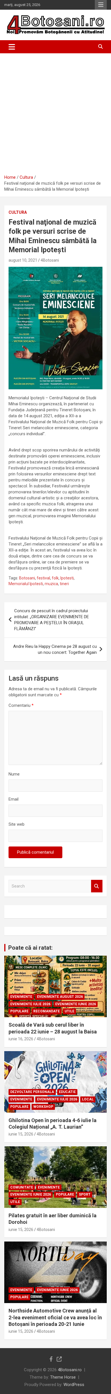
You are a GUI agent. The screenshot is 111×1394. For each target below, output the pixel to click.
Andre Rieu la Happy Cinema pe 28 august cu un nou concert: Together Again (55, 649)
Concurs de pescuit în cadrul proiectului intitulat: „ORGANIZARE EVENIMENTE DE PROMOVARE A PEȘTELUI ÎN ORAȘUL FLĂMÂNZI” (51, 619)
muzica (51, 583)
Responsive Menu (101, 5)
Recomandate (46, 1011)
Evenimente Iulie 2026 (30, 1004)
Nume (14, 774)
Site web (16, 824)
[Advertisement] (55, 111)
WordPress (73, 1384)
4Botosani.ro (70, 1369)
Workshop (43, 1107)
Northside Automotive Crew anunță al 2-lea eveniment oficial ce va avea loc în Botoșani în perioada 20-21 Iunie (55, 1317)
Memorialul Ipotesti (26, 583)
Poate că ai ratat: (30, 947)
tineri (64, 583)
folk (55, 578)
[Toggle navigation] (11, 46)
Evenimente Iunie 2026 (75, 1004)
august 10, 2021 (23, 260)
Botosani (27, 578)
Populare (19, 1011)
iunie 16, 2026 (21, 1039)
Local (88, 1099)
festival (43, 578)
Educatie (67, 1092)
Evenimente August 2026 (60, 997)
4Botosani (50, 260)
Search (96, 886)
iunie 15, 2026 (21, 1134)
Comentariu (21, 705)
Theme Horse (63, 1377)
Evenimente (21, 997)
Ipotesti (67, 578)
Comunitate (21, 1187)
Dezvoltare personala (32, 1092)
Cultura (18, 212)
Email (13, 799)
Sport (85, 1194)
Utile (69, 1011)
